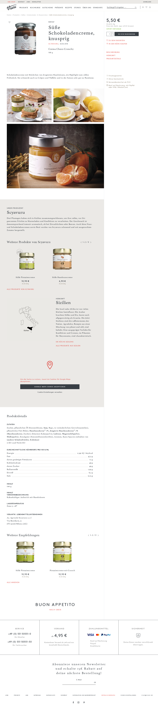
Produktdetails (113, 59)
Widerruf (64, 695)
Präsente (17, 695)
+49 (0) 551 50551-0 (19, 633)
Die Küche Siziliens (64, 342)
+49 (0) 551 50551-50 (20, 641)
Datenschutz (50, 695)
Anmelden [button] (147, 2)
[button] (143, 7)
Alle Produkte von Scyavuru (20, 289)
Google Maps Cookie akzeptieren (49, 387)
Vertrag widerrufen (108, 695)
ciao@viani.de (147, 695)
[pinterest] (84, 702)
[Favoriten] (146, 7)
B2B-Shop (11, 2)
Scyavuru (53, 44)
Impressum (37, 695)
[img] (12, 7)
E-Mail (79, 680)
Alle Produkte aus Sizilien (68, 346)
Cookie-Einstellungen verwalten (49, 392)
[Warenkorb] (150, 7)
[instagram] (78, 702)
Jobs (6, 695)
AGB (27, 695)
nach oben (55, 610)
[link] (23, 7)
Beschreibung (113, 52)
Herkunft (110, 55)
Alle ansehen (13, 582)
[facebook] (73, 702)
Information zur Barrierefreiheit (84, 695)
